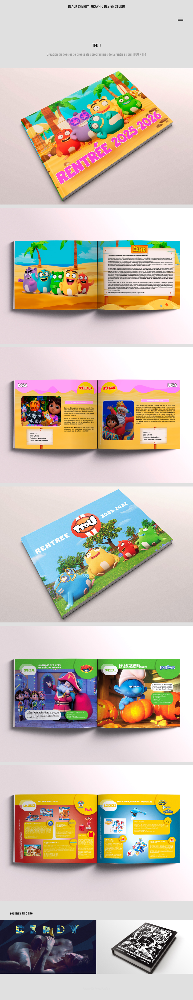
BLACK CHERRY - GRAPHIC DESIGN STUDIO (96, 6)
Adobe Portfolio (102, 989)
